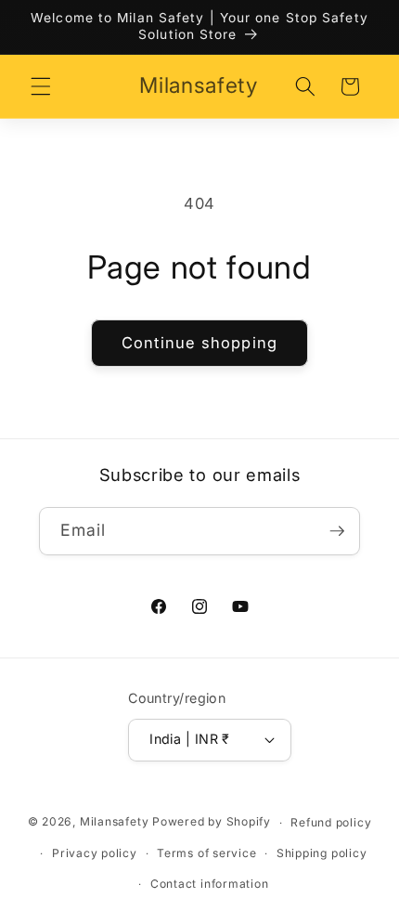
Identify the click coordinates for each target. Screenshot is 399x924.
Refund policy (330, 822)
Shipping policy (322, 853)
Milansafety (114, 822)
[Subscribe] (337, 531)
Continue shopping (199, 342)
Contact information (209, 884)
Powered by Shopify (211, 822)
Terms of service (206, 853)
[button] (41, 86)
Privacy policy (94, 853)
